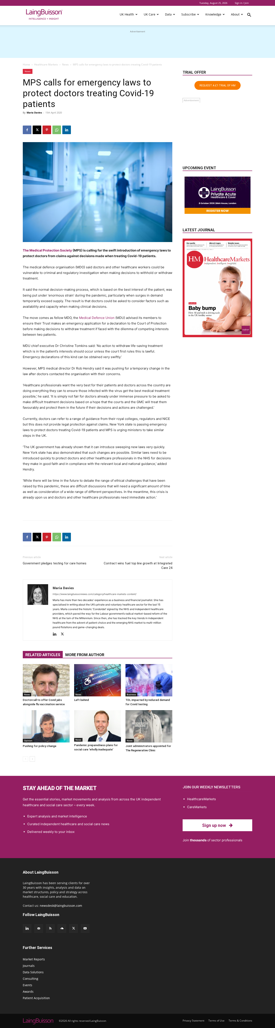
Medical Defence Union (97, 318)
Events (27, 985)
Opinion (28, 740)
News (65, 64)
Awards (28, 991)
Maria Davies (34, 112)
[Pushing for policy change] (46, 726)
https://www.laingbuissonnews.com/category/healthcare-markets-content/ (94, 594)
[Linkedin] (66, 130)
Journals (29, 966)
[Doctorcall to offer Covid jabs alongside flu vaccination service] (46, 680)
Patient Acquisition (36, 998)
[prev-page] (25, 759)
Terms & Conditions (240, 1020)
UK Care (149, 14)
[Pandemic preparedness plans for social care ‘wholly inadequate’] (97, 725)
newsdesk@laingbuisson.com (61, 906)
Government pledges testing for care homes (54, 563)
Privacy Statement (193, 1020)
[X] (37, 130)
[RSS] (50, 928)
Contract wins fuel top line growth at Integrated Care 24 (138, 565)
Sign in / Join (242, 3)
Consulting (30, 979)
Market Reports (34, 959)
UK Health (127, 14)
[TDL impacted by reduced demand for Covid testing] (148, 680)
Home (26, 64)
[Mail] (38, 928)
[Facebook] (27, 130)
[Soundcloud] (62, 928)
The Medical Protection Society (47, 250)
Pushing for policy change (39, 746)
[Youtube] (85, 928)
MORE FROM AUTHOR (84, 654)
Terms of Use (216, 1020)
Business (131, 694)
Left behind (81, 700)
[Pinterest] (47, 130)
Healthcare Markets (46, 64)
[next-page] (32, 759)
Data (168, 14)
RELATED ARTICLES (42, 654)
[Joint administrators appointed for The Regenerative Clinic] (148, 726)
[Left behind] (97, 680)
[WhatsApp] (56, 130)
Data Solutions (33, 972)
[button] (249, 15)
